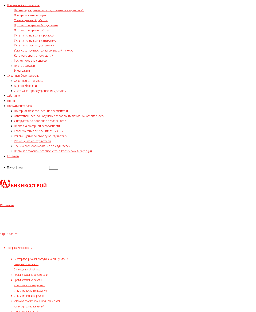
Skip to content (9, 234)
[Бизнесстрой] (23, 188)
